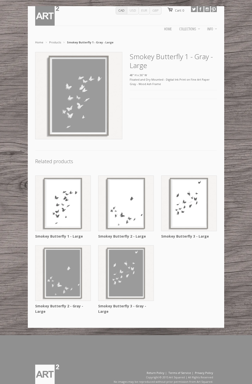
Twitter (194, 9)
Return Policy (155, 373)
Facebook (201, 9)
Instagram (207, 9)
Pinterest (214, 9)
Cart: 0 (179, 10)
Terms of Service (179, 373)
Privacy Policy (204, 373)
